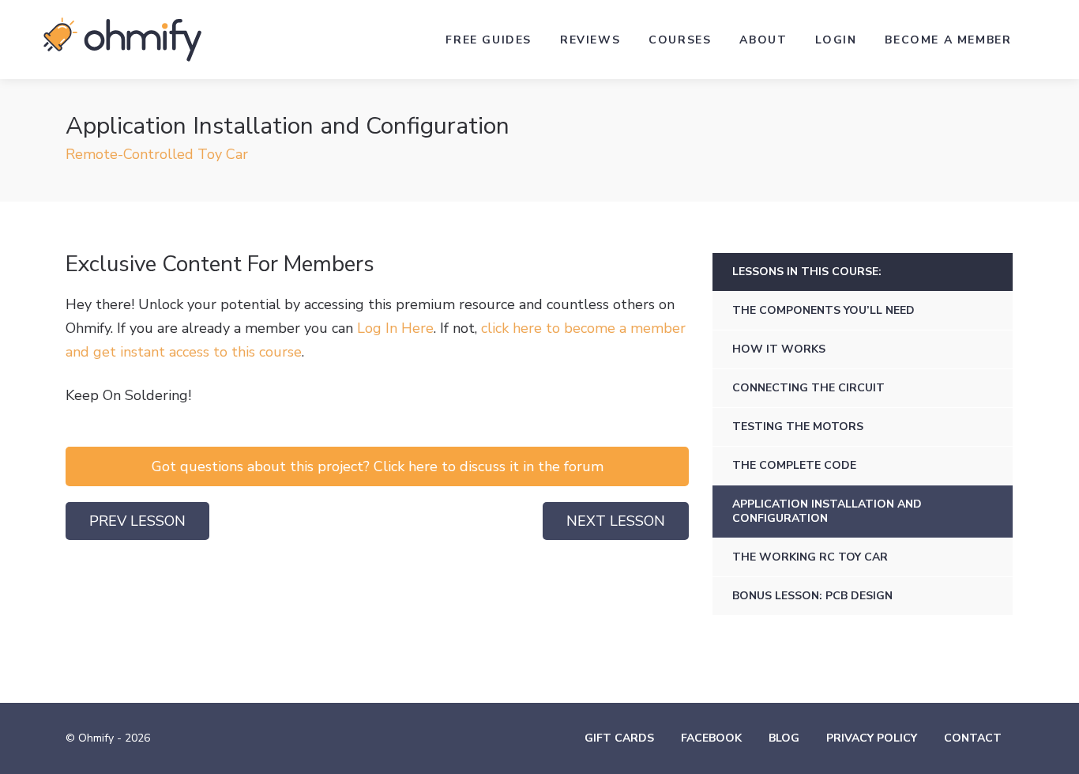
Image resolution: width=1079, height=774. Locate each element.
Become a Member (948, 39)
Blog (784, 738)
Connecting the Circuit (808, 387)
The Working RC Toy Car (810, 556)
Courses (680, 39)
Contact (973, 738)
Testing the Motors (797, 426)
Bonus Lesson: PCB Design (812, 595)
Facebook (711, 738)
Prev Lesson (137, 521)
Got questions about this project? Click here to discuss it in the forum (377, 466)
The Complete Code (794, 465)
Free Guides (489, 39)
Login (835, 39)
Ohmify (122, 39)
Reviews (590, 39)
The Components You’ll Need (823, 310)
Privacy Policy (871, 738)
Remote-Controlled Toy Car (157, 154)
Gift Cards (619, 738)
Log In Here (395, 328)
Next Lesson (615, 521)
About (763, 39)
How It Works (778, 349)
